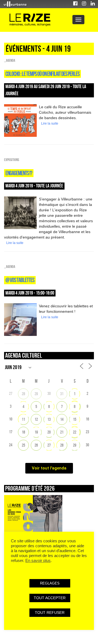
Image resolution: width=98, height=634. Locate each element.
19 (36, 432)
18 (23, 432)
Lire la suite (49, 123)
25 (23, 445)
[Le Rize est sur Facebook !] (75, 4)
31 (61, 393)
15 (74, 419)
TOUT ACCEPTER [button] (50, 598)
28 (23, 393)
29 (36, 393)
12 (36, 419)
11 (23, 419)
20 (49, 432)
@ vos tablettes (19, 280)
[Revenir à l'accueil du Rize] (30, 20)
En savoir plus (38, 560)
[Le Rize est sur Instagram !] (84, 4)
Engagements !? (18, 173)
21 (61, 432)
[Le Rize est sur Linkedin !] (93, 4)
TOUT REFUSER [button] (50, 612)
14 (61, 419)
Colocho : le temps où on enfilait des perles (42, 73)
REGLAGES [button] (50, 583)
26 (36, 445)
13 (49, 419)
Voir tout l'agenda (49, 468)
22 (74, 432)
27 (49, 445)
